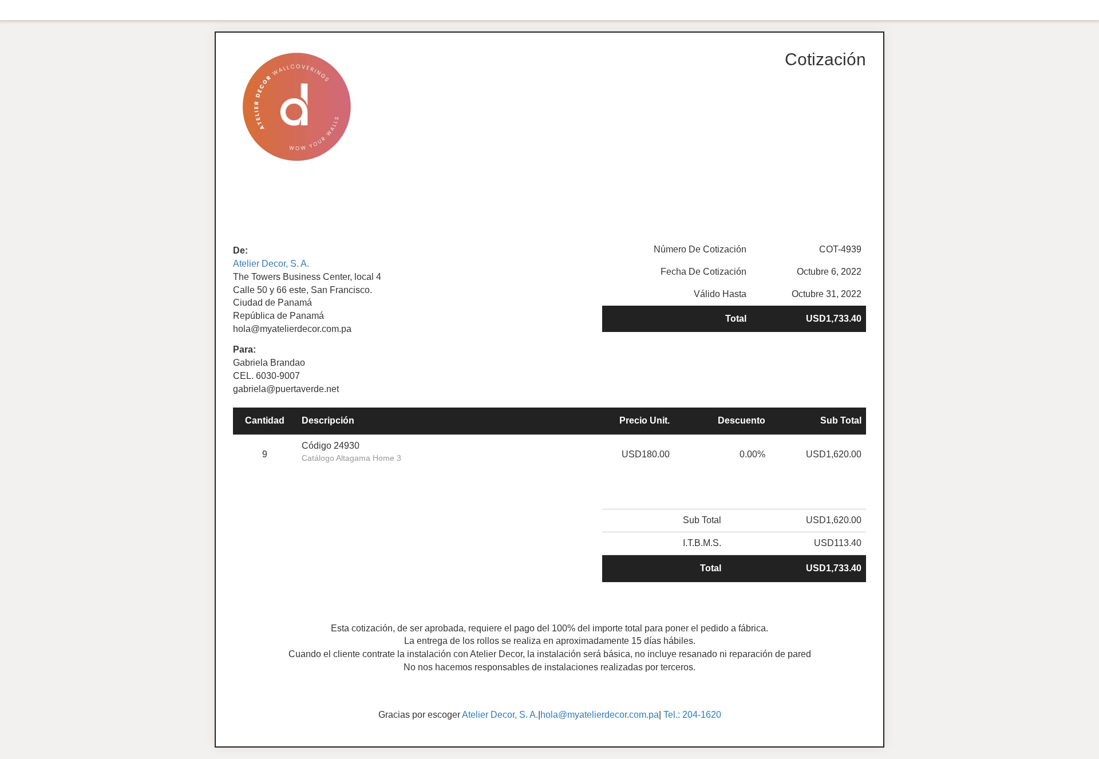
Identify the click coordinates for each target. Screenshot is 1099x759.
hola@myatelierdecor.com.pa (599, 715)
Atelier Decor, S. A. (271, 263)
